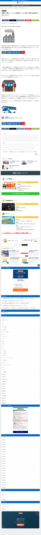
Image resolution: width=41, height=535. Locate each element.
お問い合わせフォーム (5, 504)
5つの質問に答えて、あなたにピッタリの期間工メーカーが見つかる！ (20, 5)
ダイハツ (3, 343)
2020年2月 (3, 475)
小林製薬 (3, 381)
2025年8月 (3, 451)
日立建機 (3, 388)
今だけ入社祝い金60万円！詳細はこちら (20, 193)
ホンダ (3, 367)
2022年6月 (3, 461)
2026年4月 (3, 442)
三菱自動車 (3, 374)
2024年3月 (3, 456)
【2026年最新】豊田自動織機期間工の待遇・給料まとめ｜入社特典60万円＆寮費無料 (15, 303)
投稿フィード (4, 494)
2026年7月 (3, 437)
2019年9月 (3, 487)
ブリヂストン (4, 362)
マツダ (3, 369)
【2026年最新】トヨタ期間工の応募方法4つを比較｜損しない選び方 (13, 300)
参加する (27, 430)
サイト (4, 149)
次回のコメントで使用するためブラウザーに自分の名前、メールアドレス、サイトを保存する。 (21, 151)
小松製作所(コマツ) (5, 379)
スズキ (3, 341)
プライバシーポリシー (5, 506)
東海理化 (3, 400)
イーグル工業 (4, 329)
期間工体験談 (4, 395)
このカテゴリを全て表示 (21, 429)
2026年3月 (3, 444)
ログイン (3, 492)
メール (4, 147)
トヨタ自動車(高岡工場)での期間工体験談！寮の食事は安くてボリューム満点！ (14, 305)
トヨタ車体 (3, 355)
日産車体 (3, 386)
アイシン (3, 324)
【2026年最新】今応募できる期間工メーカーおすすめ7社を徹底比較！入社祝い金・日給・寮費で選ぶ (18, 298)
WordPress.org (4, 499)
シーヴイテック (4, 336)
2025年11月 (4, 449)
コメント (5, 133)
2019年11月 (4, 482)
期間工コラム (4, 10)
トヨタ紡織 (3, 350)
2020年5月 (3, 468)
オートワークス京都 (5, 331)
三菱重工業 (3, 376)
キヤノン (3, 334)
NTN (2, 317)
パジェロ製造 (4, 360)
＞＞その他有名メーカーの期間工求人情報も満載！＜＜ (16, 233)
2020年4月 (3, 470)
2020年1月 (3, 477)
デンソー (3, 348)
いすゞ (3, 322)
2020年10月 (4, 463)
